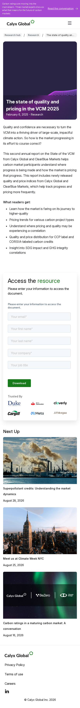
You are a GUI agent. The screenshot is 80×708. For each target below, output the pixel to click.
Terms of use (14, 674)
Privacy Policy (15, 665)
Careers (10, 684)
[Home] (34, 23)
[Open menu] (69, 23)
